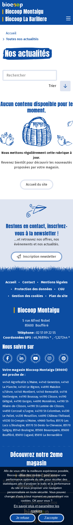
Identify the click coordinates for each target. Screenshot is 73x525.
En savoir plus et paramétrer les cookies (36, 508)
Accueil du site (36, 184)
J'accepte (51, 518)
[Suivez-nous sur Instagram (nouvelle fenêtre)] (49, 358)
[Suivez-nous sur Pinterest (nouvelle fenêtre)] (63, 358)
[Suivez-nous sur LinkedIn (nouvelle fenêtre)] (21, 358)
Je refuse (22, 518)
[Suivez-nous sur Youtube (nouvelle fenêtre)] (35, 358)
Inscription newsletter (39, 256)
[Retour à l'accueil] (18, 5)
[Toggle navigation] (68, 19)
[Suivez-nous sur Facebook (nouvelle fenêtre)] (7, 358)
